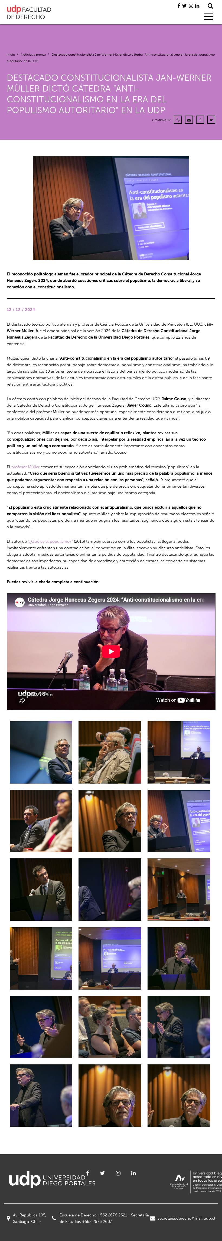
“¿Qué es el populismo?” (50, 541)
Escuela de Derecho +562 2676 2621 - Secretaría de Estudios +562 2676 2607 (104, 1218)
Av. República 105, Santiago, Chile (29, 1218)
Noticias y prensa (33, 54)
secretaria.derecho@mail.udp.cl (186, 1218)
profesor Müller (25, 466)
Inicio (11, 54)
